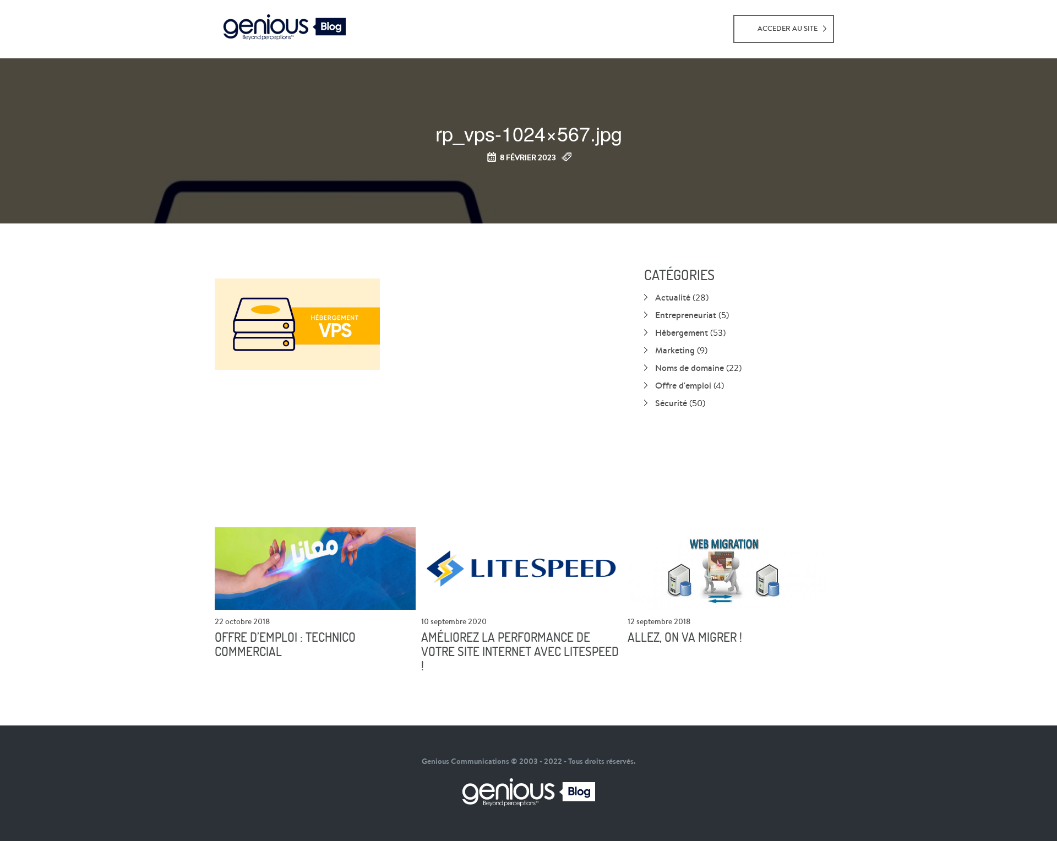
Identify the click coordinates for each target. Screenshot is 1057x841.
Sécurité (671, 403)
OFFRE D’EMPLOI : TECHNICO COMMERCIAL (285, 644)
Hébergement (681, 332)
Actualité (672, 297)
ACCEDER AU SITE (788, 28)
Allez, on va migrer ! (685, 637)
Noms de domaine (689, 368)
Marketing (675, 350)
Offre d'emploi (683, 385)
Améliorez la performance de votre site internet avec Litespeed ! (520, 651)
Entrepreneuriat (685, 315)
